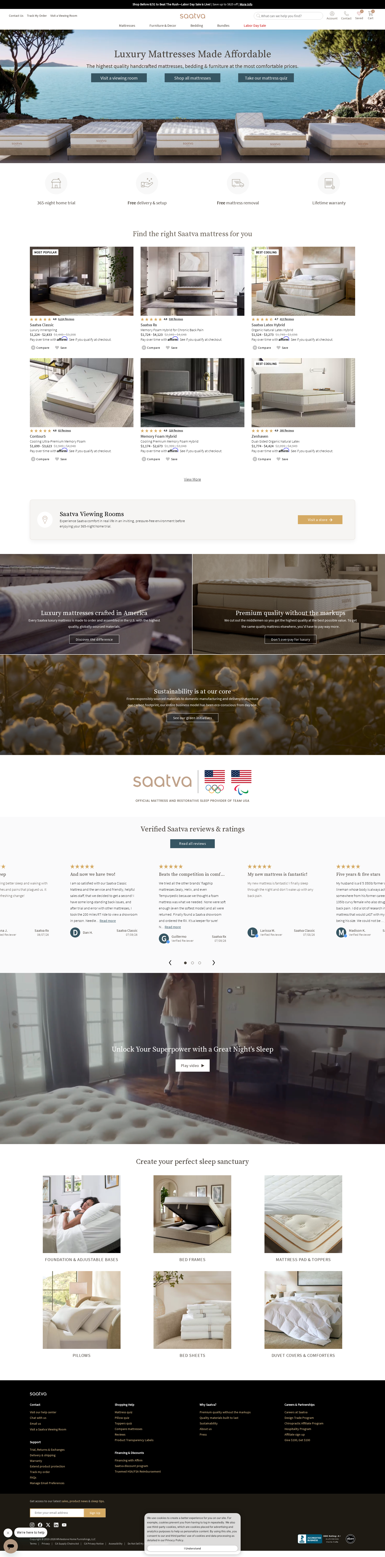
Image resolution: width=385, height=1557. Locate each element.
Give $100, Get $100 (297, 1440)
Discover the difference (94, 639)
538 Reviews (176, 319)
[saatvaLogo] (38, 1396)
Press (203, 1434)
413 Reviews (287, 319)
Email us (35, 1424)
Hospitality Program (298, 1429)
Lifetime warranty (329, 202)
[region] (192, 909)
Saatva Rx (42, 930)
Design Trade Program (299, 1418)
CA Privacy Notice (94, 1543)
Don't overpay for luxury (290, 639)
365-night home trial (56, 202)
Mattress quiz (123, 1412)
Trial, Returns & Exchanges (47, 1450)
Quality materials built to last (219, 1418)
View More (192, 479)
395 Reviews (287, 430)
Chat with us (38, 1418)
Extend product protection (47, 1466)
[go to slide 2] (192, 963)
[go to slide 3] (199, 963)
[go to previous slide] (170, 963)
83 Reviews (64, 430)
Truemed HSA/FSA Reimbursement (138, 1471)
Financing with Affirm (129, 1460)
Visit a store (318, 519)
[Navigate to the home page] (192, 15)
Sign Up (95, 1513)
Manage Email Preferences (47, 1483)
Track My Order (37, 16)
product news (79, 1501)
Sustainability (209, 1423)
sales (64, 1501)
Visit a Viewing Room (63, 16)
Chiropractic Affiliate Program (304, 1423)
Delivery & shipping (42, 1455)
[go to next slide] (213, 963)
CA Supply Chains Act (67, 1543)
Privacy (46, 1543)
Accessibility (116, 1543)
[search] (291, 16)
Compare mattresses (128, 1429)
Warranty (36, 1461)
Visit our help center (43, 1412)
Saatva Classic (127, 930)
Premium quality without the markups (225, 1412)
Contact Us (16, 16)
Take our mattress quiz (266, 78)
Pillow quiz (122, 1418)
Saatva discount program (131, 1466)
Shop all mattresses (192, 78)
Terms (33, 1543)
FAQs (33, 1477)
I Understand (192, 1548)
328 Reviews (176, 430)
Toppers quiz (123, 1423)
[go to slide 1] (185, 963)
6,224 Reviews (66, 319)
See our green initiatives (192, 718)
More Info (246, 4)
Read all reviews (192, 843)
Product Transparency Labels (134, 1440)
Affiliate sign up (295, 1434)
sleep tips (97, 1501)
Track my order (40, 1472)
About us (206, 1429)
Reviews (120, 1434)
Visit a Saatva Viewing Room (48, 1429)
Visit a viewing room (119, 78)
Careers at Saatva (296, 1412)
